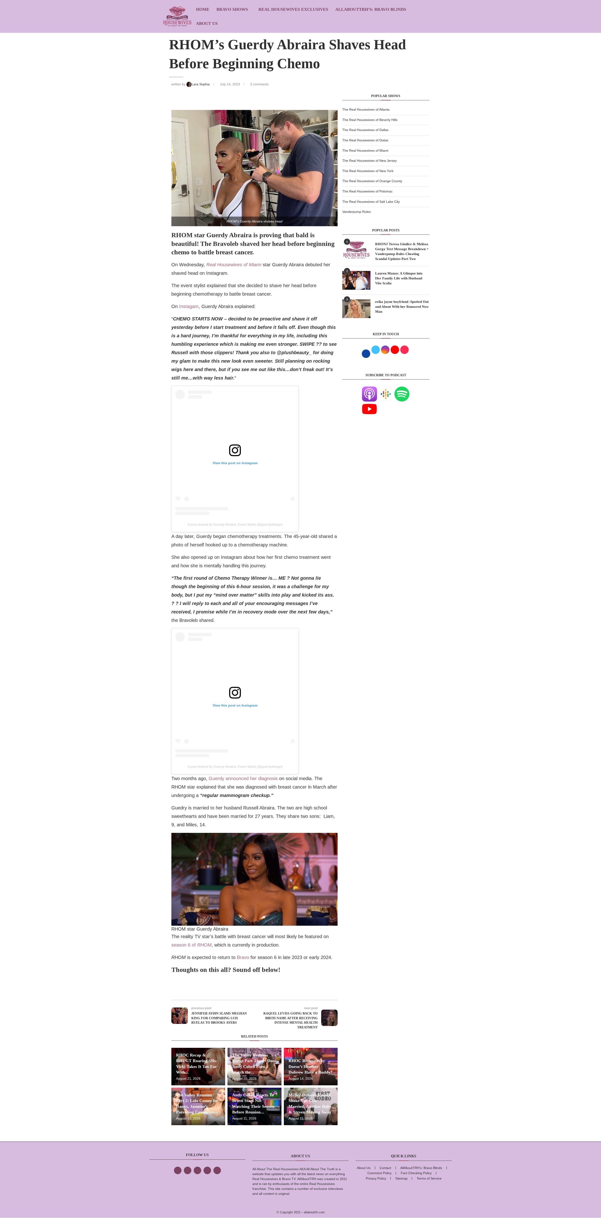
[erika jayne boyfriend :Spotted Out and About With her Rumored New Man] (356, 308)
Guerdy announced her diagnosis (243, 778)
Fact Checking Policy (416, 1173)
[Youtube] (369, 404)
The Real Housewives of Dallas (365, 130)
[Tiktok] (207, 1170)
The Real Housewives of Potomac (367, 191)
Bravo (243, 957)
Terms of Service (429, 1178)
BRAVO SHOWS (232, 9)
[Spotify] (401, 389)
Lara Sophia (201, 84)
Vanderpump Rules (356, 212)
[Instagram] (197, 1170)
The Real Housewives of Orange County (372, 181)
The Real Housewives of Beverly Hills (369, 120)
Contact (385, 1168)
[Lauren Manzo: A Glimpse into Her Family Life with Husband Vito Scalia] (356, 280)
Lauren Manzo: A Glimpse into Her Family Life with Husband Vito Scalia (399, 278)
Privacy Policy (376, 1178)
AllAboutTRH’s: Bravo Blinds (370, 9)
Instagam (189, 306)
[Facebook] (177, 1170)
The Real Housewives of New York (367, 171)
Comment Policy (379, 1173)
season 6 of (191, 944)
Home (202, 9)
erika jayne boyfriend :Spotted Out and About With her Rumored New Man (402, 306)
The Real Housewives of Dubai (365, 140)
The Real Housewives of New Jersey (369, 160)
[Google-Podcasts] (385, 389)
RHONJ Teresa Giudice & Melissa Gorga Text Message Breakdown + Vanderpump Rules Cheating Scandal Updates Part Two (402, 251)
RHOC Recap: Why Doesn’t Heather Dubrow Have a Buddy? (310, 1066)
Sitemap (401, 1178)
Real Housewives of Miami (233, 264)
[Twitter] (187, 1170)
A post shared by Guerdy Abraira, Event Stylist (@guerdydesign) (235, 524)
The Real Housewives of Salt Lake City (371, 201)
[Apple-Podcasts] (369, 389)
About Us (207, 23)
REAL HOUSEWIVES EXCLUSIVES (293, 9)
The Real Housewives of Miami (365, 150)
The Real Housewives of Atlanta (365, 109)
